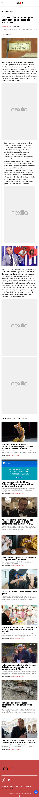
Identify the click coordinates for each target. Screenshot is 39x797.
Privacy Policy (19, 786)
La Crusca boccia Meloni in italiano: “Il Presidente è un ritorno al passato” (19, 741)
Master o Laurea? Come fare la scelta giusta (19, 593)
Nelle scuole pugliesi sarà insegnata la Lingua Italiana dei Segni (19, 559)
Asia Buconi (5, 455)
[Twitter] (8, 779)
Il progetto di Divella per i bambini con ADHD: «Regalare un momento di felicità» (19, 629)
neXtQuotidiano (6, 26)
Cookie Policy (29, 786)
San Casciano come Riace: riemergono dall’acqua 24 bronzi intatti (17, 705)
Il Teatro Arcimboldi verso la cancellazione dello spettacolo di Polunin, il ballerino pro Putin (17, 446)
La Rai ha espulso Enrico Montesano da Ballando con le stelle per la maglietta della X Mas (19, 667)
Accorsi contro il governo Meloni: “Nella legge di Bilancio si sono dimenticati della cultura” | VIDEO (18, 522)
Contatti (11, 786)
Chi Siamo (5, 786)
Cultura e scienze (7, 11)
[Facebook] (2, 779)
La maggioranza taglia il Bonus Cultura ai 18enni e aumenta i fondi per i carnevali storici (18, 484)
